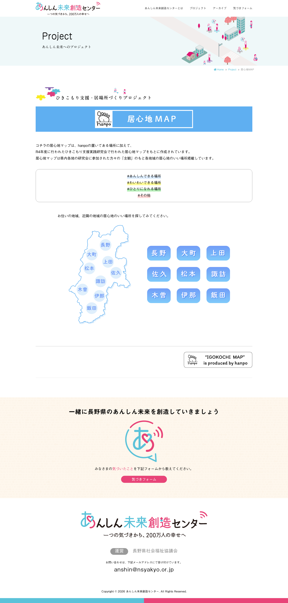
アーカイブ (219, 8)
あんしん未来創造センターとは (164, 8)
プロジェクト (198, 8)
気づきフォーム (242, 8)
